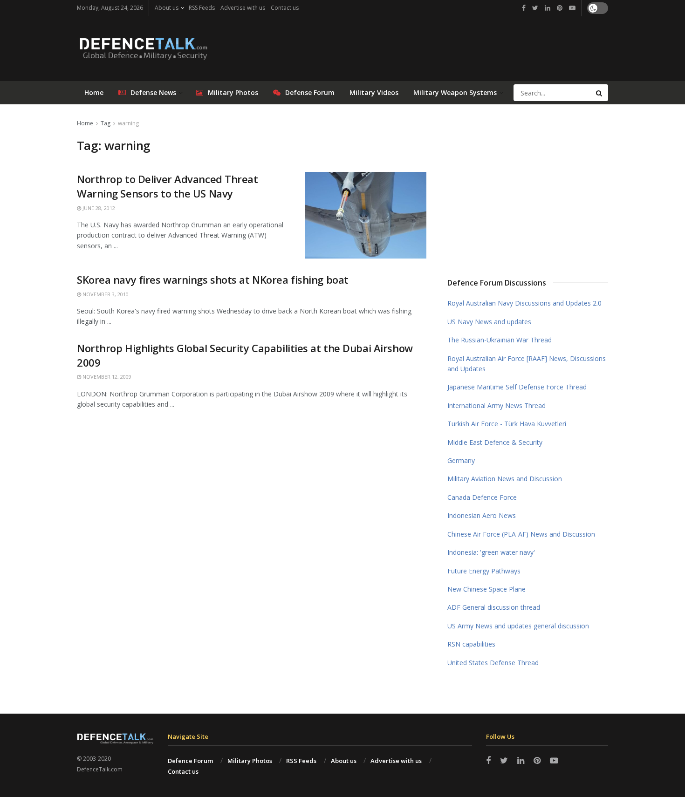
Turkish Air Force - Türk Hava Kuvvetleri (506, 423)
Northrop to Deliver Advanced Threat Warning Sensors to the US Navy (167, 186)
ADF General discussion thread (493, 607)
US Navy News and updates (489, 321)
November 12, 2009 (106, 376)
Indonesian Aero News (481, 515)
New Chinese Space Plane (486, 589)
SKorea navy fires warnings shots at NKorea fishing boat (213, 279)
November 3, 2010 (105, 294)
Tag (105, 123)
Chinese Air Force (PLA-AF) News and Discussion (521, 534)
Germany (461, 460)
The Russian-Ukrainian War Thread (499, 339)
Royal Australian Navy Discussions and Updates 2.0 (524, 303)
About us (166, 8)
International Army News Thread (496, 405)
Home (93, 92)
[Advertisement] (528, 188)
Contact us (285, 8)
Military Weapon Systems (455, 92)
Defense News (153, 92)
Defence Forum (190, 760)
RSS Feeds (202, 8)
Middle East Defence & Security (494, 442)
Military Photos (233, 92)
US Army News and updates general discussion (518, 625)
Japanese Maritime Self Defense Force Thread (517, 386)
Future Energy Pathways (484, 570)
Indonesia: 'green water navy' (491, 552)
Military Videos (373, 92)
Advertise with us (242, 8)
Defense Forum (310, 92)
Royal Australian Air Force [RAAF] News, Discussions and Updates (526, 363)
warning (128, 123)
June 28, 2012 (98, 207)
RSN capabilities (471, 644)
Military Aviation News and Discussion (504, 478)
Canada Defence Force (482, 497)
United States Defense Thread (493, 662)
